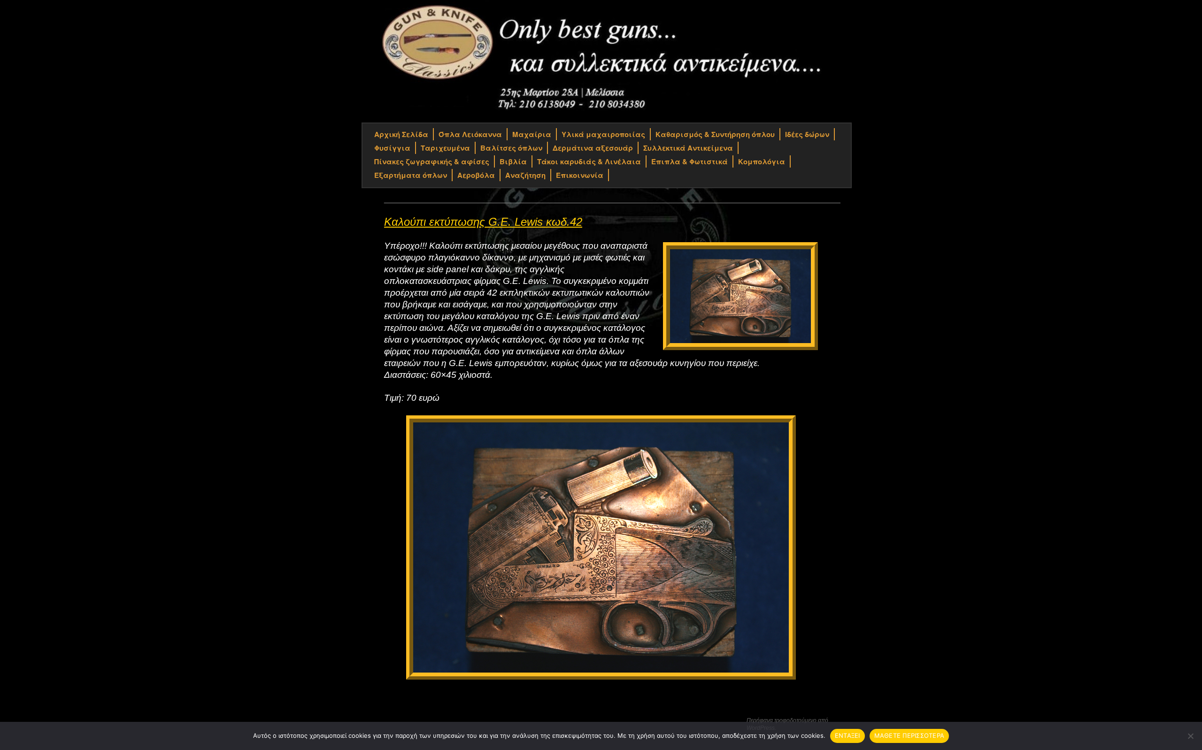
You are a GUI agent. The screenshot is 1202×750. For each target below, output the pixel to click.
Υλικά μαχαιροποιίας (603, 134)
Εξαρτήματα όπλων (410, 175)
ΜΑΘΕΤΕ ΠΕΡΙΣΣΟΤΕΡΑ (909, 735)
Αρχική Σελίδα (401, 134)
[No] (1190, 736)
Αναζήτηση (525, 175)
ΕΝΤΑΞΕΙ (847, 735)
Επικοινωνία (579, 175)
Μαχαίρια (531, 134)
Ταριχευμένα (445, 148)
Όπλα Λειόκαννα (470, 134)
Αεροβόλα (476, 175)
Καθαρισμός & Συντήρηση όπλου (715, 134)
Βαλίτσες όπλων (511, 148)
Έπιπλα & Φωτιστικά (689, 161)
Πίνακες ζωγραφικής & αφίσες (431, 161)
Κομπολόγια (761, 161)
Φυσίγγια (392, 148)
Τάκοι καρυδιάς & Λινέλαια (589, 161)
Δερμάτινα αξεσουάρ (593, 148)
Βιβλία (513, 161)
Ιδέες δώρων (807, 134)
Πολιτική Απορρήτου (397, 721)
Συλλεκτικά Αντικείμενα (688, 148)
